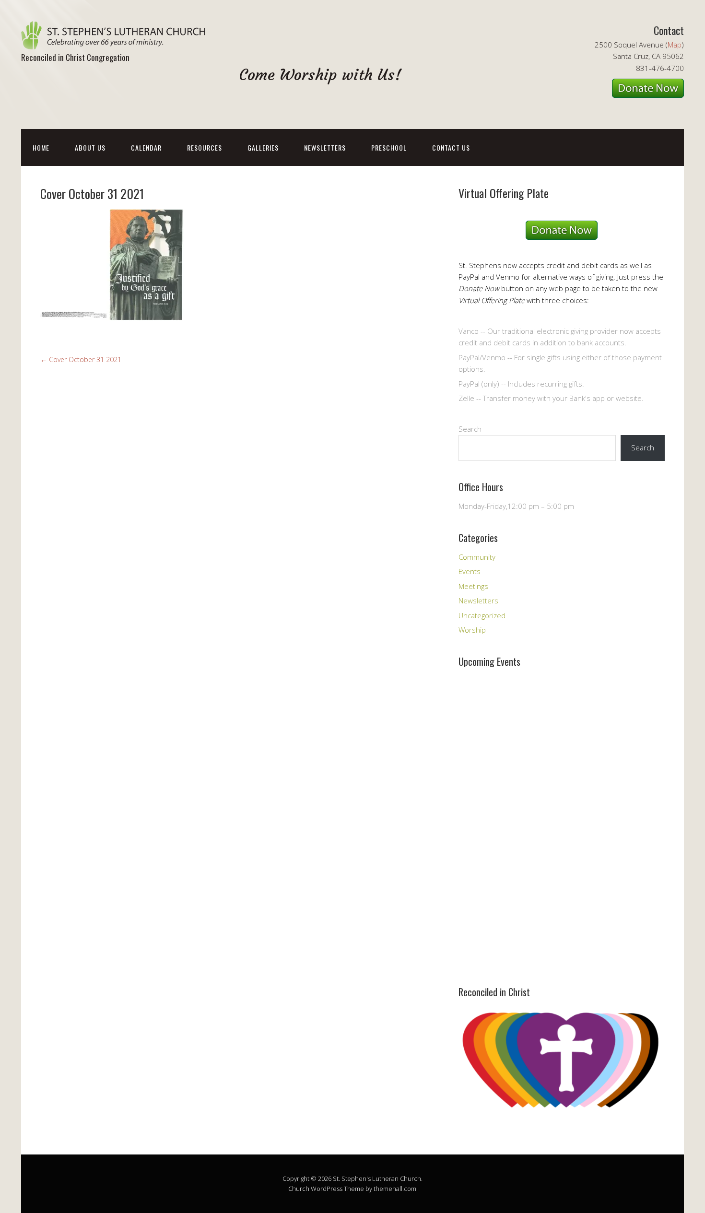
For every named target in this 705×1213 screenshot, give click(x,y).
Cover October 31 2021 (80, 359)
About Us (90, 147)
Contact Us (451, 147)
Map (675, 44)
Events (469, 571)
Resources (204, 147)
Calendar (146, 147)
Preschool (389, 147)
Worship (472, 630)
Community (476, 557)
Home (41, 147)
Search (470, 429)
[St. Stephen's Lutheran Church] (117, 41)
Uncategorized (481, 615)
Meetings (473, 586)
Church (298, 1188)
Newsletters (325, 147)
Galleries (263, 147)
